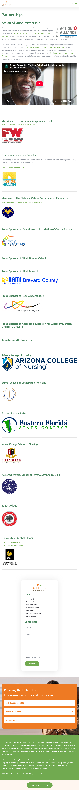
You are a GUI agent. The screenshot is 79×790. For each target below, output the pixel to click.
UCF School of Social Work (12, 545)
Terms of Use (55, 763)
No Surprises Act (42, 765)
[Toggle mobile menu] (76, 4)
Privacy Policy (68, 763)
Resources (30, 610)
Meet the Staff (31, 605)
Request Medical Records (35, 613)
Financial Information (26, 763)
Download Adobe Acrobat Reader (22, 765)
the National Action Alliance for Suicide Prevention (44, 47)
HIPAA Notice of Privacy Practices (14, 760)
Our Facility (30, 599)
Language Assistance (9, 763)
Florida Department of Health (14, 168)
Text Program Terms (40, 768)
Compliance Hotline (23, 768)
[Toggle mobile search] (72, 4)
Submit (32, 664)
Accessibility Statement (59, 765)
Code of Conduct (8, 768)
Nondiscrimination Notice (37, 760)
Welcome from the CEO (34, 602)
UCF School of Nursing (11, 542)
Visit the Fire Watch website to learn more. (19, 124)
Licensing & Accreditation (35, 607)
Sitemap (4, 765)
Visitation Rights (43, 763)
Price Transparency (56, 760)
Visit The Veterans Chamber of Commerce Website (22, 202)
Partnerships (31, 616)
